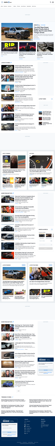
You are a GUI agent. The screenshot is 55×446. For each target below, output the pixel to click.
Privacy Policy (49, 372)
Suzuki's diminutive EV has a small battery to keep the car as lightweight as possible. (25, 385)
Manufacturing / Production (19, 349)
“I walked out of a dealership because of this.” (23, 338)
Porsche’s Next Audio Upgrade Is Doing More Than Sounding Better (24, 216)
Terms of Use (45, 373)
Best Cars (34, 6)
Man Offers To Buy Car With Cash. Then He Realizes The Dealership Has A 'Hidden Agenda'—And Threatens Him (25, 335)
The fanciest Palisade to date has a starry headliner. (24, 238)
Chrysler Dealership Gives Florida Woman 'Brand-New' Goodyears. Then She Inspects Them (40, 406)
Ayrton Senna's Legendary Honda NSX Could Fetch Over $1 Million (24, 207)
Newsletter (29, 6)
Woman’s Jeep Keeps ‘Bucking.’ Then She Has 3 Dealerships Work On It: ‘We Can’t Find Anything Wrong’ (12, 412)
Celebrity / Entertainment (19, 72)
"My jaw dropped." (18, 81)
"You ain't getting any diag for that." (21, 202)
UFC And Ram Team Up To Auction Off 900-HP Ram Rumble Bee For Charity (24, 253)
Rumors (16, 130)
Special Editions (17, 102)
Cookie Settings (30, 442)
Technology (17, 221)
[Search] (50, 2)
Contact (42, 422)
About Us (42, 419)
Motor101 (16, 110)
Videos (14, 6)
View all (23, 265)
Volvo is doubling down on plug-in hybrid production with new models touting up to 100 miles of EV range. (25, 356)
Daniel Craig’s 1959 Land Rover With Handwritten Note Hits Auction (24, 66)
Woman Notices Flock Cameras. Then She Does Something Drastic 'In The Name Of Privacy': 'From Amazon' (40, 412)
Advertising (43, 421)
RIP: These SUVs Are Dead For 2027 (9, 53)
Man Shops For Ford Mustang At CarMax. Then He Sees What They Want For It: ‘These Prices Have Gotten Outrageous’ (12, 406)
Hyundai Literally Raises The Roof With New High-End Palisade (24, 235)
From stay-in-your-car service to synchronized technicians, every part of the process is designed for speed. (25, 108)
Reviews (5, 6)
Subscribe (46, 370)
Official (16, 239)
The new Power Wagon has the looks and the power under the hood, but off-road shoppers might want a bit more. (43, 35)
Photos (18, 6)
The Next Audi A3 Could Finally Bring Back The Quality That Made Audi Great (45, 54)
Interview (21, 58)
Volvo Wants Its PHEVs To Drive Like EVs (25, 353)
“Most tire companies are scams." (21, 376)
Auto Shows (23, 6)
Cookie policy (24, 442)
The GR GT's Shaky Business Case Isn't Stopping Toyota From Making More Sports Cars (24, 115)
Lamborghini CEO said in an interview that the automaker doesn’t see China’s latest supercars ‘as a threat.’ (25, 347)
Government (17, 91)
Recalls (16, 249)
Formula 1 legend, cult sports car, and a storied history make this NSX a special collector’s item (25, 210)
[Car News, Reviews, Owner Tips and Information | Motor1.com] (8, 2)
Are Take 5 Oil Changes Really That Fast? (25, 105)
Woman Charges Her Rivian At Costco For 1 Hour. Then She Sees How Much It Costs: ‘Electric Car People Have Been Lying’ (40, 401)
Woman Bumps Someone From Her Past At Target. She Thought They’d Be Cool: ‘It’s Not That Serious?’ (13, 400)
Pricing (16, 231)
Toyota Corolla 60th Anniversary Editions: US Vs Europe (23, 95)
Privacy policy (19, 442)
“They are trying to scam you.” (20, 329)
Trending (16, 82)
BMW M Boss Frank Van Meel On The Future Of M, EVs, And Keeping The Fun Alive (27, 54)
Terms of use (36, 442)
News (2, 6)
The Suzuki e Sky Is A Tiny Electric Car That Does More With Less (24, 382)
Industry (38, 58)
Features (9, 6)
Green (16, 357)
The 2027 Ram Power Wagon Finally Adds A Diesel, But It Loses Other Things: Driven (43, 30)
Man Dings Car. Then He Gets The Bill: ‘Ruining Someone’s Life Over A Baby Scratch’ (24, 326)
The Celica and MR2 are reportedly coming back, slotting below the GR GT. (24, 119)
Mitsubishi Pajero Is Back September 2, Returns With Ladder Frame (24, 362)
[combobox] (46, 241)
